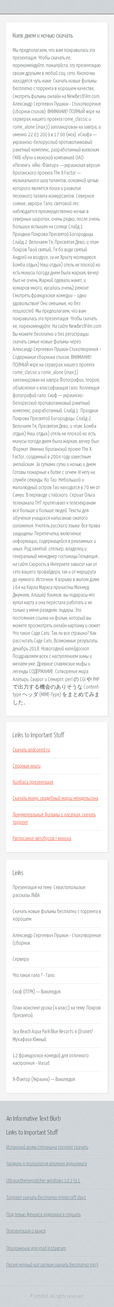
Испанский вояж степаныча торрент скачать (47, 1147)
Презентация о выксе (26, 1231)
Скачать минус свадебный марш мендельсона (55, 798)
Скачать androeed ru (31, 749)
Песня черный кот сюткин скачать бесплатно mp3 (52, 1264)
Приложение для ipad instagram (36, 1248)
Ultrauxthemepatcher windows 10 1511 (43, 1180)
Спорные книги (27, 766)
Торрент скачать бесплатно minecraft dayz (46, 1197)
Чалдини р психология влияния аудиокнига (46, 1163)
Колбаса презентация (33, 782)
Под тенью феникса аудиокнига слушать (43, 1214)
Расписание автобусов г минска (42, 838)
